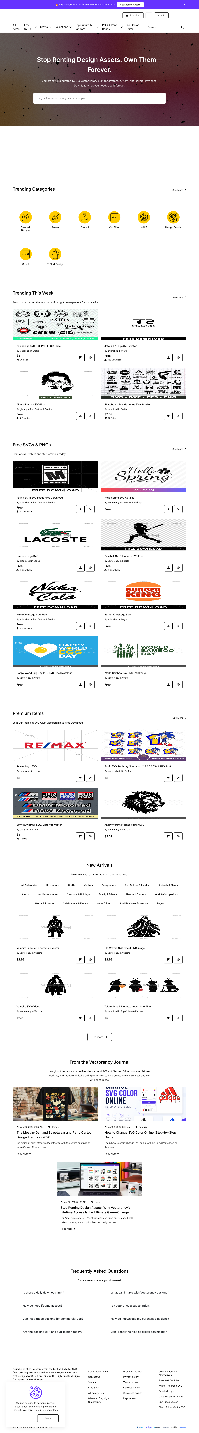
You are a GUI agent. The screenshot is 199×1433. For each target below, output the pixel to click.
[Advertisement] (99, 155)
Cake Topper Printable (171, 1396)
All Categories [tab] (29, 885)
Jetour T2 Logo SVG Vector (120, 346)
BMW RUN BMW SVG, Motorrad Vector (39, 824)
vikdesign (25, 350)
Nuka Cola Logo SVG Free (31, 614)
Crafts (35, 350)
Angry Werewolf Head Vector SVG (124, 824)
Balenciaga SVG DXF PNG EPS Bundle (38, 346)
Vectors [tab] (88, 885)
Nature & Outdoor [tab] (136, 894)
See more (98, 1037)
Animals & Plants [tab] (168, 885)
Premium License (132, 1371)
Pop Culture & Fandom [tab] (137, 885)
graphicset (25, 560)
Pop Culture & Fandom (41, 409)
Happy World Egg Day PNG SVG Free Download (44, 672)
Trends (55, 1127)
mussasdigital (115, 771)
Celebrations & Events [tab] (75, 903)
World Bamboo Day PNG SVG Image (125, 672)
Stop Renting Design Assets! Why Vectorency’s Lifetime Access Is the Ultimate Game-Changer (95, 1210)
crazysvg (24, 829)
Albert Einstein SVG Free (30, 404)
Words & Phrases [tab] (44, 903)
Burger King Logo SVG (117, 614)
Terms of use (130, 1382)
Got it (24, 1418)
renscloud (113, 409)
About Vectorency (98, 1371)
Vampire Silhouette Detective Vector (37, 948)
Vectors (126, 829)
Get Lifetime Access (130, 4)
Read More (23, 1153)
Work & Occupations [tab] (166, 894)
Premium (134, 15)
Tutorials (143, 1127)
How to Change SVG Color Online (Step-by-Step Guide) (140, 1135)
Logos (37, 560)
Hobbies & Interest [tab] (47, 894)
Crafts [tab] (71, 885)
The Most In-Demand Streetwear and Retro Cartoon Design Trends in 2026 (55, 1135)
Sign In (161, 15)
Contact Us (94, 1376)
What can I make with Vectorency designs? (140, 1292)
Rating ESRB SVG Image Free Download (39, 497)
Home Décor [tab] (104, 903)
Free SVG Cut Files (169, 1380)
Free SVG (93, 1387)
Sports (125, 560)
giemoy (23, 409)
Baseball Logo (166, 1391)
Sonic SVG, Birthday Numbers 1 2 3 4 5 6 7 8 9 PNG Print (137, 766)
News (97, 1202)
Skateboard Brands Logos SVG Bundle (127, 404)
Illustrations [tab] (52, 885)
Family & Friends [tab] (108, 894)
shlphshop (113, 350)
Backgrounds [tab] (109, 885)
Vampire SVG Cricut (28, 1006)
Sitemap (92, 1382)
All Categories (96, 1393)
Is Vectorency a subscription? (130, 1305)
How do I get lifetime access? (42, 1305)
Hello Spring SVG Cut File (119, 497)
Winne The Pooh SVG (170, 1385)
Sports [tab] (25, 894)
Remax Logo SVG (26, 766)
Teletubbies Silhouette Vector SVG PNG (127, 1006)
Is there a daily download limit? (43, 1292)
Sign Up (178, 15)
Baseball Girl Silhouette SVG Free (123, 556)
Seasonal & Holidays (132, 502)
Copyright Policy (132, 1393)
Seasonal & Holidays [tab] (78, 894)
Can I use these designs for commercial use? (53, 1318)
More (48, 1418)
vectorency (113, 502)
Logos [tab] (160, 903)
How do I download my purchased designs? (140, 1318)
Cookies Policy (131, 1387)
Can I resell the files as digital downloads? (139, 1331)
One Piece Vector (168, 1401)
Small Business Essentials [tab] (133, 903)
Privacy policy (131, 1376)
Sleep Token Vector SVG (172, 1407)
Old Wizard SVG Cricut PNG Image (124, 948)
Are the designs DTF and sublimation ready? (52, 1331)
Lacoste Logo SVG (27, 556)
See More (178, 190)
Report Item (129, 1398)
